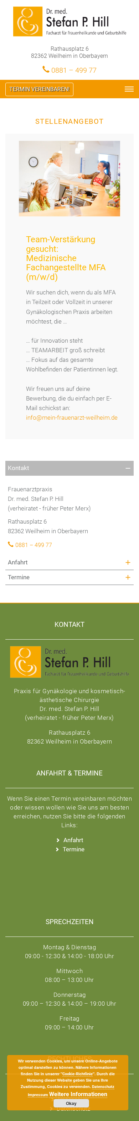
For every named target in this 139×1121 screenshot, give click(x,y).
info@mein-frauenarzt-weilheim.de (72, 417)
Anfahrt (18, 562)
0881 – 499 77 (74, 70)
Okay (71, 1103)
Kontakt (18, 467)
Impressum (38, 1095)
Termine (19, 577)
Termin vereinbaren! (39, 89)
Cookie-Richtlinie (77, 1074)
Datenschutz (103, 1086)
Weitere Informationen (78, 1094)
